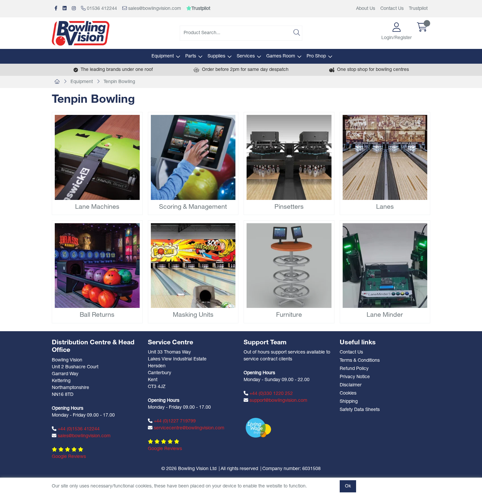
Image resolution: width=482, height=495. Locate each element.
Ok (348, 486)
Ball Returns (97, 315)
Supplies (216, 56)
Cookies (348, 393)
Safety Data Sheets (360, 409)
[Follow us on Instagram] (73, 8)
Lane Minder (385, 315)
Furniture (289, 315)
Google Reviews (69, 456)
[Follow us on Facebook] (56, 8)
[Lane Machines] (97, 157)
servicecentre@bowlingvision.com (188, 428)
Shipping (349, 401)
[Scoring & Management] (193, 157)
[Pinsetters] (289, 157)
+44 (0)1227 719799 (174, 421)
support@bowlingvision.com (277, 400)
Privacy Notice (355, 377)
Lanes (385, 207)
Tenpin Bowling (119, 81)
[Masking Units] (193, 265)
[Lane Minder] (385, 265)
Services (246, 56)
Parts (190, 56)
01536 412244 (101, 8)
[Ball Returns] (97, 265)
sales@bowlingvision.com (154, 8)
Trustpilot (418, 8)
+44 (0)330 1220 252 (270, 393)
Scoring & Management (193, 207)
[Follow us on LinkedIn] (64, 8)
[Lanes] (385, 157)
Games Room (280, 56)
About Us (365, 8)
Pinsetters (289, 207)
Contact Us (392, 8)
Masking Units (193, 315)
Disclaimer (351, 385)
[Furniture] (289, 265)
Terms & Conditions (360, 360)
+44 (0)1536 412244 (78, 429)
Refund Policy (354, 368)
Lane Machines (97, 207)
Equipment (162, 56)
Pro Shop (316, 56)
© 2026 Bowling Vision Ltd (188, 468)
